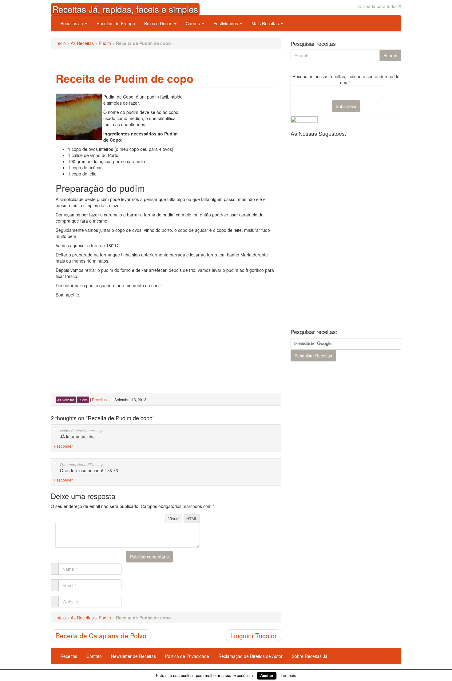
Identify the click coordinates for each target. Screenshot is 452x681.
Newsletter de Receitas (133, 656)
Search (390, 55)
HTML (191, 519)
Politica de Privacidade (187, 656)
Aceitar (266, 675)
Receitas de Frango (116, 23)
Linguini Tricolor (253, 635)
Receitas (68, 656)
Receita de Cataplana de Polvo (100, 635)
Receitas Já (72, 23)
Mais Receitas (266, 23)
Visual (173, 519)
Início (60, 43)
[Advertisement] (230, 132)
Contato (94, 656)
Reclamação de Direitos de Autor (250, 656)
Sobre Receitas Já (309, 656)
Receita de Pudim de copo (124, 78)
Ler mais (288, 675)
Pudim (105, 43)
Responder (63, 446)
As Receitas (82, 43)
